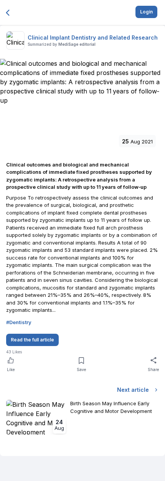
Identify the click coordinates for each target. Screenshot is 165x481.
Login (146, 12)
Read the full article (32, 340)
